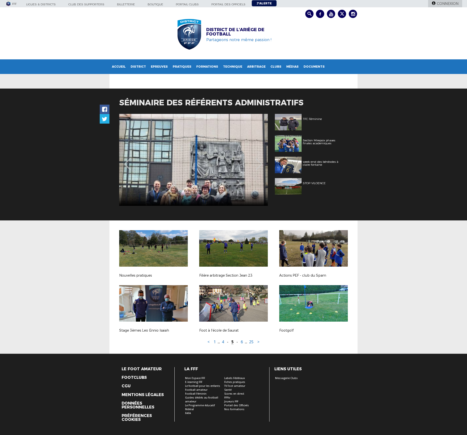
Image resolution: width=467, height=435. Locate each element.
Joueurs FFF (231, 401)
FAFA (188, 413)
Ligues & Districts (41, 4)
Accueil (119, 66)
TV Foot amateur (234, 386)
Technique (232, 66)
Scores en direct (234, 393)
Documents (314, 66)
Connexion (447, 3)
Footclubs (134, 378)
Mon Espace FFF (195, 378)
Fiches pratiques (234, 382)
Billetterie (126, 4)
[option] (193, 160)
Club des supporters (86, 4)
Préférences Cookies (137, 418)
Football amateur (196, 389)
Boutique (155, 4)
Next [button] (259, 160)
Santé (228, 389)
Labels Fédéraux (234, 378)
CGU (126, 386)
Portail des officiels (228, 4)
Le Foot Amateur (142, 369)
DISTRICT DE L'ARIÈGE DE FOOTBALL (235, 32)
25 (251, 342)
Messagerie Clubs (286, 378)
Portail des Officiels (236, 405)
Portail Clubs (187, 4)
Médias (292, 66)
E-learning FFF (193, 382)
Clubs (275, 66)
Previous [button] (127, 160)
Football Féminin (196, 393)
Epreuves (159, 66)
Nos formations (234, 409)
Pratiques (182, 66)
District (138, 66)
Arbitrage (256, 66)
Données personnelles (138, 405)
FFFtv (227, 397)
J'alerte (264, 3)
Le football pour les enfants (202, 386)
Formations (207, 66)
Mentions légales (143, 395)
